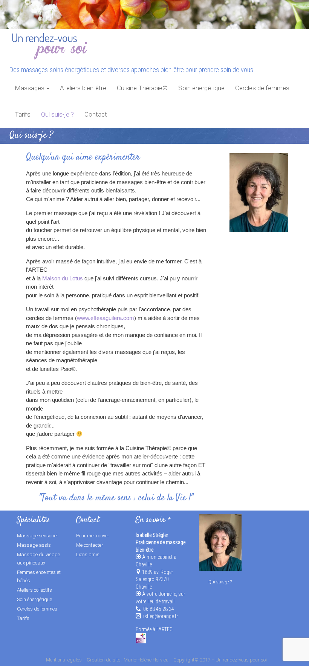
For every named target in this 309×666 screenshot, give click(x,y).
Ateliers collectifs (34, 590)
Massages (29, 88)
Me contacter (89, 545)
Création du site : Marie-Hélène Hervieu (127, 660)
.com (128, 318)
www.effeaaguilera (99, 318)
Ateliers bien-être (83, 88)
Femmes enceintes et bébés (39, 576)
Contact (95, 114)
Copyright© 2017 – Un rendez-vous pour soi (220, 660)
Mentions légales (64, 660)
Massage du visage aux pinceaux (38, 559)
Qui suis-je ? (57, 114)
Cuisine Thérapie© (142, 88)
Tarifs (23, 114)
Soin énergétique (201, 88)
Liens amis (87, 554)
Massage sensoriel (37, 535)
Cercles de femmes (262, 88)
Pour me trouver (92, 535)
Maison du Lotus (62, 278)
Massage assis (34, 545)
